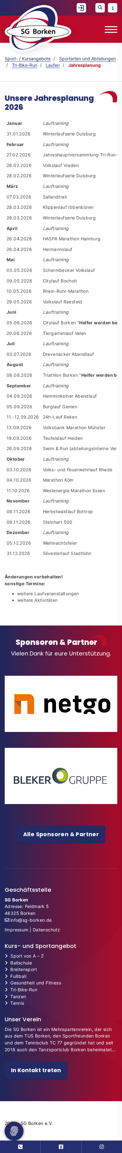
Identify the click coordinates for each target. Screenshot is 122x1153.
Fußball (18, 976)
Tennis (17, 1003)
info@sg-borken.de (31, 920)
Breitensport (23, 969)
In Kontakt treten (36, 1070)
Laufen (53, 65)
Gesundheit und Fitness (35, 982)
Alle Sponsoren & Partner (61, 834)
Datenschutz (46, 929)
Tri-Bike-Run (24, 65)
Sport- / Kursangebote (28, 58)
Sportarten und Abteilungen (87, 58)
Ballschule (21, 962)
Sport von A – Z (27, 956)
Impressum (16, 929)
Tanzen (18, 996)
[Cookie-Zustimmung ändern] (14, 1131)
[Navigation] (108, 29)
